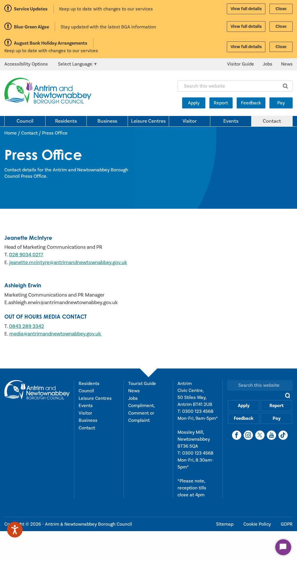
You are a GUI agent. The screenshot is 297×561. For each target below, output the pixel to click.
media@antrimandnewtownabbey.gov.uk (55, 334)
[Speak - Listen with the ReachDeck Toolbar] (15, 530)
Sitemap (225, 524)
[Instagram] (248, 435)
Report (221, 103)
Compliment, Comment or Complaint (141, 413)
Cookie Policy (257, 524)
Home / (12, 133)
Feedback (251, 103)
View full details (246, 9)
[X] (260, 435)
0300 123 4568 (197, 411)
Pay (281, 103)
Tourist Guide (142, 383)
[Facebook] (236, 435)
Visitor (189, 121)
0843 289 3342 (26, 326)
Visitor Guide (240, 64)
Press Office (55, 133)
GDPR (287, 524)
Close (281, 9)
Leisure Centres (148, 121)
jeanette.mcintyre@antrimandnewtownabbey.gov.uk (68, 262)
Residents (66, 121)
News (287, 64)
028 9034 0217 (26, 254)
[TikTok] (283, 435)
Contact (272, 121)
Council (25, 121)
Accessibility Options (26, 64)
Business (107, 121)
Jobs (267, 64)
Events (230, 121)
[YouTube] (271, 435)
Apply (194, 103)
